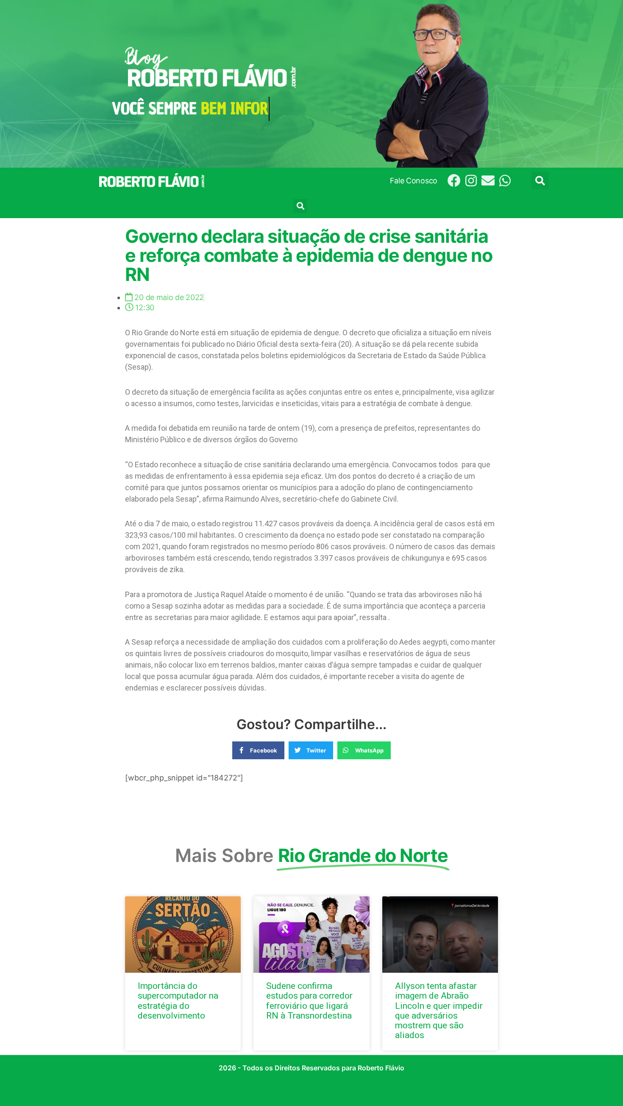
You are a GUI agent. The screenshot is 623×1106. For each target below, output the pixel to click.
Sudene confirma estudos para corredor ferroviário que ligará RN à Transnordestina (309, 1000)
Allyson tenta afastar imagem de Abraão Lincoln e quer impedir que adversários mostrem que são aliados (439, 1010)
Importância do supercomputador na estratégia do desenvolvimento (178, 1000)
